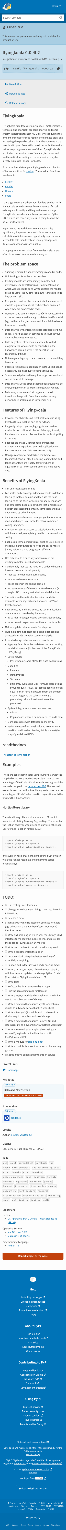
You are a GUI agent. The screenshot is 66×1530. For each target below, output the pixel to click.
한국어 (51, 1509)
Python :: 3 (13, 1245)
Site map (33, 1472)
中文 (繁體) (59, 1506)
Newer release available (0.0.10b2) (24, 1095)
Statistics (33, 1342)
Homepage (13, 1070)
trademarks (20, 1463)
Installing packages (31, 1297)
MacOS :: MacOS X (17, 1232)
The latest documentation (16, 755)
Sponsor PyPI (33, 1383)
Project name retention (31, 1310)
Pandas (9, 186)
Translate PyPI (31, 1379)
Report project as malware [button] (33, 1256)
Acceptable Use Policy (31, 1424)
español (22, 1503)
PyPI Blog (32, 1334)
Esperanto (40, 1509)
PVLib (8, 196)
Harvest (9, 191)
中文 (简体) (46, 1506)
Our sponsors (33, 1351)
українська (13, 1506)
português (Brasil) (55, 1503)
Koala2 (9, 182)
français (32, 1503)
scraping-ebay (35, 1042)
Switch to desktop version (33, 1488)
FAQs (33, 1315)
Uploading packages (32, 1302)
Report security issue (33, 1411)
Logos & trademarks (33, 1347)
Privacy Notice (31, 1420)
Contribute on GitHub (31, 1375)
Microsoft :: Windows (18, 1236)
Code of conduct (31, 1415)
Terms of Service (31, 1407)
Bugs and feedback (33, 1370)
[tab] (33, 84)
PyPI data (9, 1084)
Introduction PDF (37, 786)
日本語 (42, 1503)
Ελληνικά (24, 1506)
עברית (30, 1509)
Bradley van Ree (19, 1135)
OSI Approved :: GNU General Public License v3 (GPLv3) (32, 1220)
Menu (55, 6)
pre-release (26, 36)
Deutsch (34, 1506)
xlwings (30, 171)
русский (21, 1509)
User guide (31, 1306)
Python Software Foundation (46, 1463)
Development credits (31, 1388)
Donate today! (33, 1454)
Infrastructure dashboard (31, 1338)
